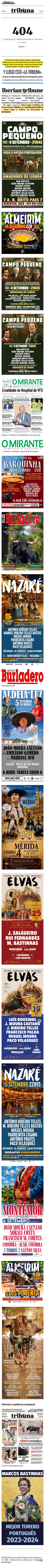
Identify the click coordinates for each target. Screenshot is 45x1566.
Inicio (21, 47)
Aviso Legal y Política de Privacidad (22, 109)
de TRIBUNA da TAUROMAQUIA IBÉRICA (27, 107)
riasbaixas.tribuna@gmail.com (14, 103)
